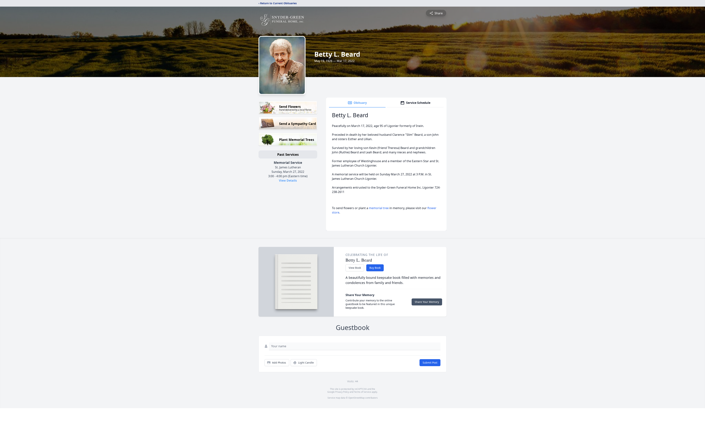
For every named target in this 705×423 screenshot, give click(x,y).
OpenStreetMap (356, 397)
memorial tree (379, 208)
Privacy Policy (342, 391)
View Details (288, 180)
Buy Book (375, 267)
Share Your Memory (427, 302)
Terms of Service (362, 391)
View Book (355, 267)
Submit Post (430, 362)
